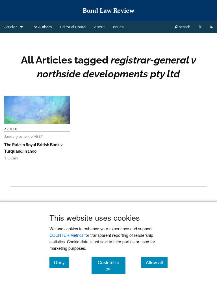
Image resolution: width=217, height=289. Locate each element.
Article (10, 129)
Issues (118, 27)
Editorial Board (73, 27)
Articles (10, 27)
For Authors (41, 27)
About (99, 27)
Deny (61, 262)
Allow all (157, 262)
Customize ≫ (111, 265)
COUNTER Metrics (66, 235)
